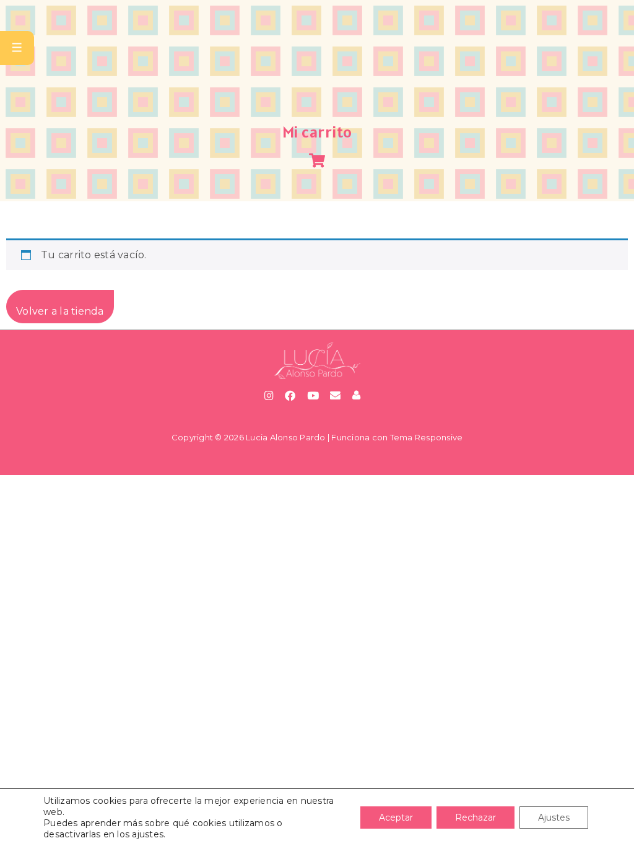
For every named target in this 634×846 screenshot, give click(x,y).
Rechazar (475, 817)
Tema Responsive (426, 437)
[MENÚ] (17, 48)
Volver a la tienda (60, 311)
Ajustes (554, 817)
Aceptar (396, 817)
